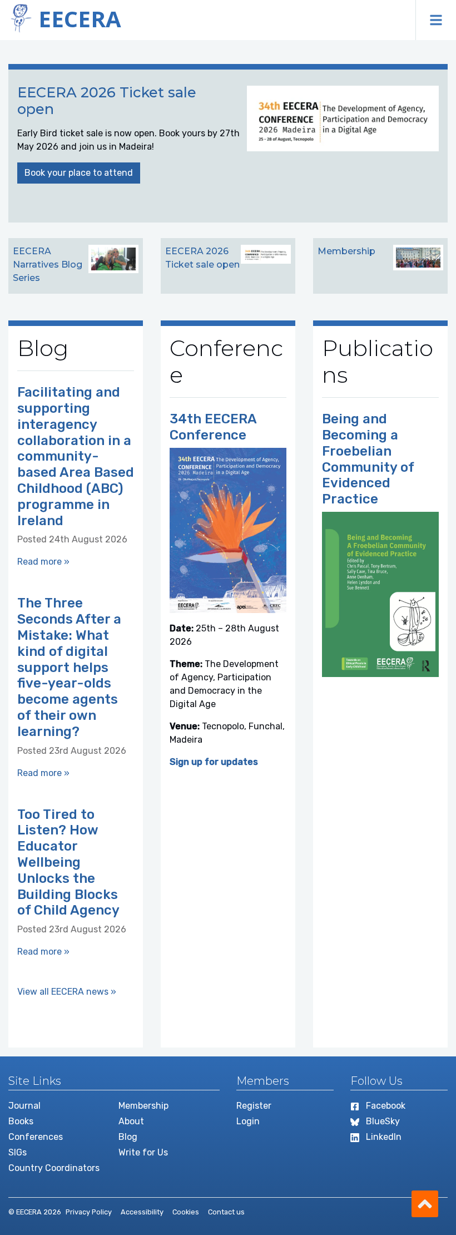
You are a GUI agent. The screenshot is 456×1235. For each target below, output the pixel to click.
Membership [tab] (346, 251)
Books (20, 1121)
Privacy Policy (89, 1212)
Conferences (35, 1137)
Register (253, 1105)
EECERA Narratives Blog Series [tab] (47, 264)
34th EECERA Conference (213, 427)
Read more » (43, 561)
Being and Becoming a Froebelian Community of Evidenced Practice (368, 459)
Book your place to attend (78, 172)
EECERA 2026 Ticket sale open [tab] (202, 258)
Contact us (226, 1212)
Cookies (185, 1212)
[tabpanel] (228, 146)
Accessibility (142, 1212)
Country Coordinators (54, 1168)
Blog (127, 1137)
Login (248, 1121)
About (131, 1121)
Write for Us (143, 1152)
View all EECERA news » (66, 991)
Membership (143, 1105)
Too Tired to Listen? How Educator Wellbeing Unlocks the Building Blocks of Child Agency (68, 862)
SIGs (17, 1152)
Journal (24, 1105)
